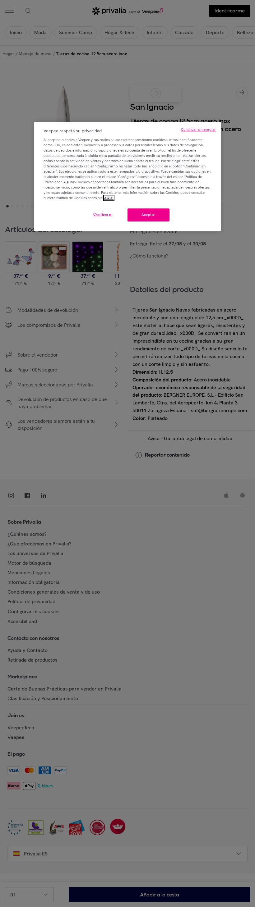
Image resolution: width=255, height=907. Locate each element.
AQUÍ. (109, 198)
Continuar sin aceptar (198, 129)
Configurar (103, 214)
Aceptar (148, 215)
